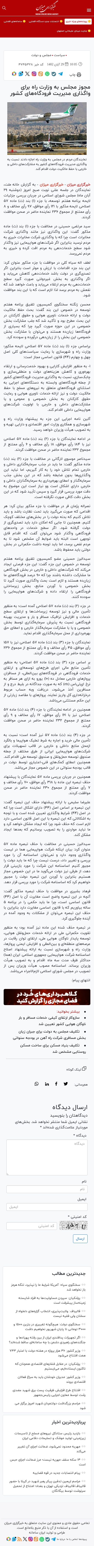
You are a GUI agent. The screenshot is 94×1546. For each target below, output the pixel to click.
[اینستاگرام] (34, 75)
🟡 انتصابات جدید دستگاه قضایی (46, 21)
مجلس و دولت (41, 55)
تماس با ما (72, 1539)
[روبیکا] (14, 75)
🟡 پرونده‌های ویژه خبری (78, 21)
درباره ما (61, 1539)
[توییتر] (27, 75)
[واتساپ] (47, 75)
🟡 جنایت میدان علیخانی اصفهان (74, 31)
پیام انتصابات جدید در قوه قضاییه (56, 1473)
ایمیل (82, 1199)
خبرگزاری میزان (78, 184)
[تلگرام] (60, 75)
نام (84, 1181)
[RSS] (19, 1540)
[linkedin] (47, 1084)
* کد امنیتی (77, 1216)
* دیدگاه (79, 1135)
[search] (4, 8)
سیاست (59, 55)
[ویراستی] (20, 75)
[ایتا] (40, 75)
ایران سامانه (37, 1533)
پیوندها (83, 1539)
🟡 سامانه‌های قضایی (15, 21)
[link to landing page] (47, 8)
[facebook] (56, 1084)
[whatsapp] (37, 1084)
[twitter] (66, 1084)
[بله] (54, 75)
